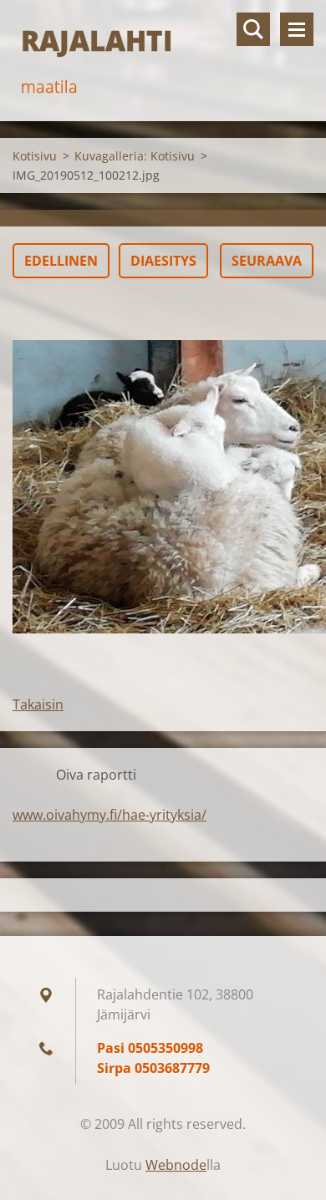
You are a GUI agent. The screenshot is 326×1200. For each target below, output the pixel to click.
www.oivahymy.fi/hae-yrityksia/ (109, 815)
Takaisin (38, 704)
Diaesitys (163, 261)
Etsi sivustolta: (253, 29)
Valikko (296, 29)
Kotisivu (35, 156)
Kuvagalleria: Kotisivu (134, 156)
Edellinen (61, 261)
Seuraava (267, 261)
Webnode (175, 1165)
